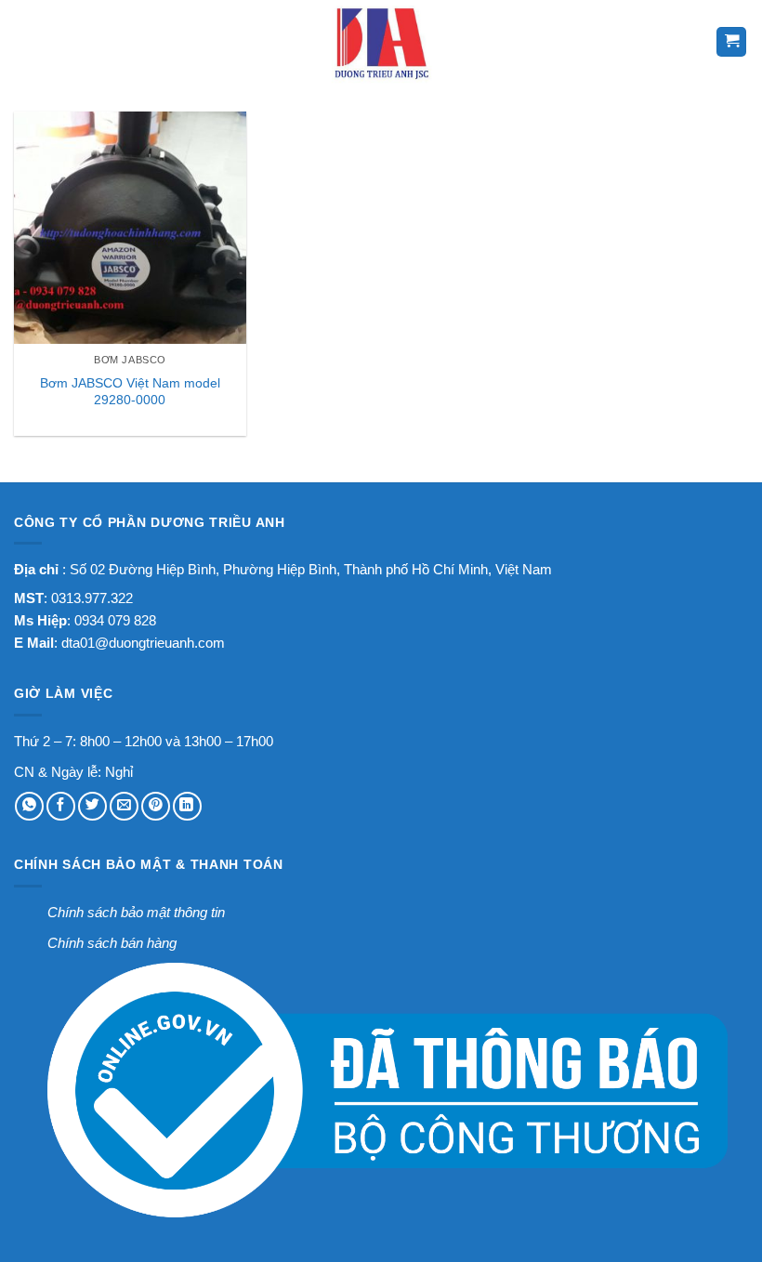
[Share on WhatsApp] (29, 806)
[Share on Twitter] (92, 806)
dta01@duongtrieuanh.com (143, 643)
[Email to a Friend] (124, 806)
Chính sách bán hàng (112, 943)
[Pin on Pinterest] (155, 806)
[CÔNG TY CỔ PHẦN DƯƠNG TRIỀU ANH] (381, 42)
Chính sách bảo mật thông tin (136, 912)
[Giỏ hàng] (731, 42)
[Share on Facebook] (60, 806)
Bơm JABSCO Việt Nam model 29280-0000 (130, 391)
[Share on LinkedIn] (187, 806)
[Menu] (26, 42)
